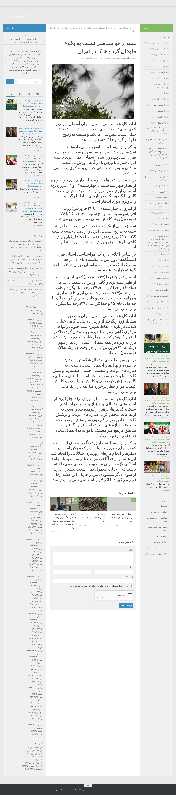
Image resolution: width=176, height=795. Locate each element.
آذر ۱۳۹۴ (39, 703)
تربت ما (15, 15)
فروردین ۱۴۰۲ (37, 431)
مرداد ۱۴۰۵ (38, 310)
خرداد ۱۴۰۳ (38, 388)
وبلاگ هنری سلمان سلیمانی (156, 554)
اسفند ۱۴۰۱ (38, 434)
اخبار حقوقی (162, 72)
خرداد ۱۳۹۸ (38, 573)
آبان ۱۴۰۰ (39, 484)
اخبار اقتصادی (27, 101)
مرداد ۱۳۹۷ (38, 604)
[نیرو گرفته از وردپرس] (75, 789)
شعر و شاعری (161, 266)
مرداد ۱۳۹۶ (38, 641)
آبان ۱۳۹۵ (39, 669)
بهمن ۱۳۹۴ (38, 697)
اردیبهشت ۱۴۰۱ (36, 465)
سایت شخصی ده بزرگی (157, 548)
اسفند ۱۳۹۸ (38, 545)
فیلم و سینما (162, 284)
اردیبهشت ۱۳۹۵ (36, 688)
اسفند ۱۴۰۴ (38, 323)
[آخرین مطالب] (10, 94)
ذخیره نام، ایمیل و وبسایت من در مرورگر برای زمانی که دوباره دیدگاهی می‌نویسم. (99, 586)
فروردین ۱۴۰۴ (37, 357)
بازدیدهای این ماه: (35, 763)
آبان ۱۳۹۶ (39, 632)
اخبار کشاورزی (161, 165)
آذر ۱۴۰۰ (39, 480)
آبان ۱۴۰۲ (39, 409)
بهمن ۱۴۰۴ (38, 326)
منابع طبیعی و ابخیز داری (157, 308)
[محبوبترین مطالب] (19, 94)
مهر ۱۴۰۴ (39, 338)
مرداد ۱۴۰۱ (38, 456)
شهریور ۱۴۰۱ (37, 453)
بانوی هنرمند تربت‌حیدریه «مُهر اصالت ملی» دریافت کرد (93, 517)
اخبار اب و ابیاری (160, 49)
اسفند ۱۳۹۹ (38, 508)
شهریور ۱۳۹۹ (37, 527)
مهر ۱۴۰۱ (39, 450)
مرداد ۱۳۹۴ (38, 715)
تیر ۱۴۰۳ (39, 385)
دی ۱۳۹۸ (39, 552)
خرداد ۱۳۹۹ (38, 536)
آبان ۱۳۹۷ (39, 595)
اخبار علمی (162, 117)
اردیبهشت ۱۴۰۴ (36, 354)
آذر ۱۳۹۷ (39, 592)
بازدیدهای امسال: (35, 766)
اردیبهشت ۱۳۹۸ (36, 576)
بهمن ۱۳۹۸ (38, 548)
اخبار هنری (163, 185)
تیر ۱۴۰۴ (39, 347)
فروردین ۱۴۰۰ (37, 505)
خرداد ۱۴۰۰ (38, 499)
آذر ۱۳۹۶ (39, 629)
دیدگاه (130, 550)
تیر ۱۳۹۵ (39, 681)
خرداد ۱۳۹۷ (38, 610)
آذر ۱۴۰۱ (39, 443)
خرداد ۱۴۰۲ (38, 425)
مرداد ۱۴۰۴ (38, 344)
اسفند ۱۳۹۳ (38, 731)
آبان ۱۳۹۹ (39, 521)
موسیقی (163, 313)
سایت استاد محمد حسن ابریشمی (159, 528)
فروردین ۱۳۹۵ (37, 691)
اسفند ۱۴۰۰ (38, 471)
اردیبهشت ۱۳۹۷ (36, 613)
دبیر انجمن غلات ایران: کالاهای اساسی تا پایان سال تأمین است (31, 192)
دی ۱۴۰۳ (39, 366)
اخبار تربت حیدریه (160, 542)
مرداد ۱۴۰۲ (38, 419)
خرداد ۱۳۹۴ (38, 722)
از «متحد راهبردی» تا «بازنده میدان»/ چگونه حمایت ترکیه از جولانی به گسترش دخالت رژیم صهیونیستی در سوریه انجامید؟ (31, 142)
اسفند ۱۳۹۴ (38, 694)
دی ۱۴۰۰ (39, 477)
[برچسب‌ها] (38, 94)
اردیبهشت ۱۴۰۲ (36, 428)
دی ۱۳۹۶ (39, 626)
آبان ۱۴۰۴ (39, 335)
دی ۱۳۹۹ (39, 514)
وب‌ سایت (129, 576)
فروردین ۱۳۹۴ (37, 728)
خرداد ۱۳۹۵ (38, 684)
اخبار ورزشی (162, 191)
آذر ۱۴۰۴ (39, 332)
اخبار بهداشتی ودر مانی (158, 66)
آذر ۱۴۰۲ (39, 406)
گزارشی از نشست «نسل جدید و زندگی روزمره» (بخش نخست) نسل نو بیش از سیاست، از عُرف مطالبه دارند (64, 521)
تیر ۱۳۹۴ (39, 718)
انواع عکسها (162, 224)
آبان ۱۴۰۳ (39, 372)
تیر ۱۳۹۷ (39, 607)
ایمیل (130, 567)
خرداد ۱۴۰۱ (38, 462)
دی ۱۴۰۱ (39, 440)
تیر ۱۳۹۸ (39, 570)
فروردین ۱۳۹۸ (37, 579)
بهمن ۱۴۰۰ (38, 474)
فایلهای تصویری (161, 278)
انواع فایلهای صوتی (159, 230)
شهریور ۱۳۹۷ (37, 601)
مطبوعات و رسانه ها (59, 28)
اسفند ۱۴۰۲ (38, 397)
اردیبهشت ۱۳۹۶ (36, 650)
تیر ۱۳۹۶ (39, 644)
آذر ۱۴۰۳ (39, 369)
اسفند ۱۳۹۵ (38, 657)
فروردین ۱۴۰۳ (37, 394)
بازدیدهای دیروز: (36, 753)
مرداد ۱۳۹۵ (38, 678)
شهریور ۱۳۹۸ (37, 564)
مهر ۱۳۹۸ (39, 561)
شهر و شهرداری (160, 272)
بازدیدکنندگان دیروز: (34, 757)
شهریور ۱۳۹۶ (37, 638)
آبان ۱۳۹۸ (39, 558)
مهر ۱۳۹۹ (39, 524)
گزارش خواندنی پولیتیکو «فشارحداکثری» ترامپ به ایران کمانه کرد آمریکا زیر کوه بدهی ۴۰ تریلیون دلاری (25, 271)
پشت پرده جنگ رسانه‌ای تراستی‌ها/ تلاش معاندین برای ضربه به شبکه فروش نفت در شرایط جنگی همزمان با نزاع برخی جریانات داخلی (31, 114)
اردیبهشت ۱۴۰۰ (36, 502)
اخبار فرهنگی (162, 123)
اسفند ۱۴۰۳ (38, 360)
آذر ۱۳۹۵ (39, 666)
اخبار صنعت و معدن (159, 105)
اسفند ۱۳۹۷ (38, 582)
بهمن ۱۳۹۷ (38, 586)
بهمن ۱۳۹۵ (38, 660)
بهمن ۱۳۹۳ (38, 734)
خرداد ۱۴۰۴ (38, 351)
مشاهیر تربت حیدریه (159, 296)
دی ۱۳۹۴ (39, 700)
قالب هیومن (58, 790)
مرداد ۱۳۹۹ (38, 530)
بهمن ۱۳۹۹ (38, 511)
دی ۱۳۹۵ (39, 663)
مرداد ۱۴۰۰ (38, 493)
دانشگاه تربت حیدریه (159, 512)
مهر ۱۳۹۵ (39, 672)
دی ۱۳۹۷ (39, 589)
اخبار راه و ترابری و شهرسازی (82, 28)
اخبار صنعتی (23, 183)
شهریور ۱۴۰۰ (37, 490)
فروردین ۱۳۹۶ (37, 654)
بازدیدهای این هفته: (35, 760)
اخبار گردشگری (161, 171)
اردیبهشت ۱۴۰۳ (36, 391)
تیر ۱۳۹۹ (39, 533)
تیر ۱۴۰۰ (39, 496)
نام (89, 567)
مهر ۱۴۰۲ (39, 412)
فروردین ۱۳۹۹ (37, 542)
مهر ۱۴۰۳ (39, 375)
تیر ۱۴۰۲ (39, 422)
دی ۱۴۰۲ (39, 403)
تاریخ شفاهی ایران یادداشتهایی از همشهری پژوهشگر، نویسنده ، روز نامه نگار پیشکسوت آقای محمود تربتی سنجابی (158, 242)
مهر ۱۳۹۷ (39, 598)
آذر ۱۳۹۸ (39, 555)
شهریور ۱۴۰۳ (37, 378)
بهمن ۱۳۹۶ (38, 623)
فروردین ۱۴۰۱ (37, 468)
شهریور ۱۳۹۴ (37, 712)
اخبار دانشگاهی (32, 205)
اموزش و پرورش (160, 212)
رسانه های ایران (160, 536)
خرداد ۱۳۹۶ (38, 647)
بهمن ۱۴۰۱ (38, 437)
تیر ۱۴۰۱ (39, 459)
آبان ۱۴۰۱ (39, 446)
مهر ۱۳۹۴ (39, 709)
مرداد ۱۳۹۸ (38, 567)
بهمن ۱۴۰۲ (38, 400)
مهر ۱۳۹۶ (39, 635)
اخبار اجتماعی (103, 28)
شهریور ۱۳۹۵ (37, 675)
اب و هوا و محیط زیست (121, 28)
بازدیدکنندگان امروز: (34, 750)
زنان (165, 260)
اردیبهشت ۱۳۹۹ (36, 539)
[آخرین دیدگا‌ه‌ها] (28, 94)
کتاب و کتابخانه (161, 290)
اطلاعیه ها (163, 197)
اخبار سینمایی (161, 99)
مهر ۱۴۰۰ (39, 487)
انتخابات (164, 218)
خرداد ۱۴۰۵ (38, 317)
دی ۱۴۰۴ (39, 329)
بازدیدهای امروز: (36, 747)
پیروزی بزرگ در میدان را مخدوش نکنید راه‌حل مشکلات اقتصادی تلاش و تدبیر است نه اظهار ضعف (25, 292)
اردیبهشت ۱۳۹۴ (36, 725)
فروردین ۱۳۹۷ (37, 616)
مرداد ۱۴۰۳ (38, 381)
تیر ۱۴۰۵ (39, 313)
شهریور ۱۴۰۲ (37, 416)
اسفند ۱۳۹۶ (38, 620)
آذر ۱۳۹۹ (39, 518)
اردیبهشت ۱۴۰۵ (36, 320)
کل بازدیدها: (38, 769)
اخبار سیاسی (32, 103)
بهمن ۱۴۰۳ (38, 363)
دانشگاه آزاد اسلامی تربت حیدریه (158, 519)
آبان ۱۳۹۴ (39, 706)
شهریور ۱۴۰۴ (37, 341)
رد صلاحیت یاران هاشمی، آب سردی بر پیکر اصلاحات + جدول (120, 517)
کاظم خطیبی (126, 58)
